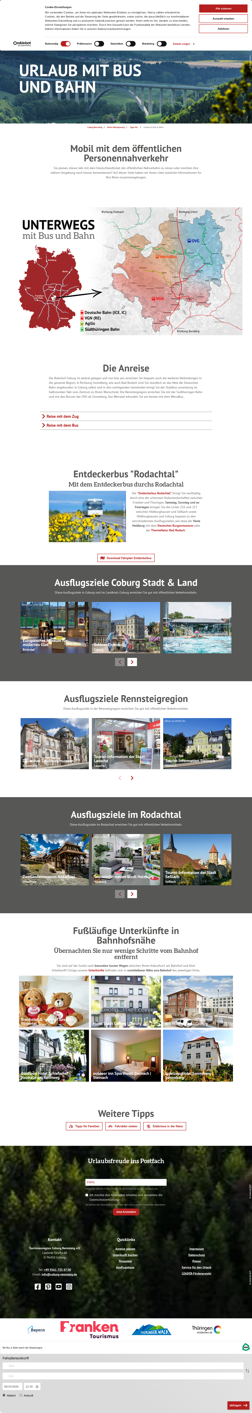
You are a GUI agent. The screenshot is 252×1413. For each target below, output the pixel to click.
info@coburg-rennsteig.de (59, 1274)
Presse (196, 1261)
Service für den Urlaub (196, 1267)
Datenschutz (196, 1255)
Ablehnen (223, 28)
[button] (126, 558)
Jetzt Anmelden (126, 1211)
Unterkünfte (96, 970)
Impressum (196, 1249)
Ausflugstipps (125, 1267)
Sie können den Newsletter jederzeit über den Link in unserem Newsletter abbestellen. (125, 1205)
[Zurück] (120, 662)
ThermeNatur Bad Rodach (168, 530)
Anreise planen (125, 1249)
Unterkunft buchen (125, 1255)
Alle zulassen (223, 8)
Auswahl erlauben (223, 18)
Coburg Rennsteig (94, 127)
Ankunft (28, 1395)
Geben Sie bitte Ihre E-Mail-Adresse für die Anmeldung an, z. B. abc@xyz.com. (121, 1189)
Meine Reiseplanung (116, 127)
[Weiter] (132, 662)
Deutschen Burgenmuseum (175, 526)
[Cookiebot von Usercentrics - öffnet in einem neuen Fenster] (22, 43)
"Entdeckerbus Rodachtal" (154, 493)
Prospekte (125, 1261)
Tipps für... (134, 127)
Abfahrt (11, 1395)
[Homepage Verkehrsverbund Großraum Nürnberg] (246, 1350)
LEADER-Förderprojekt (196, 1273)
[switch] (99, 43)
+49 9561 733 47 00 (57, 1270)
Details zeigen (181, 43)
